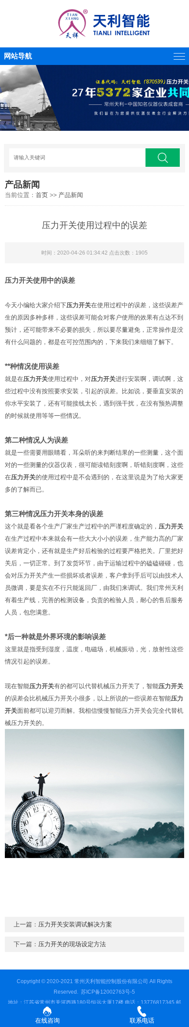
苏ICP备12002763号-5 (108, 992)
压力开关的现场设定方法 (72, 944)
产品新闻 (70, 194)
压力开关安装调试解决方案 (75, 924)
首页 (42, 194)
